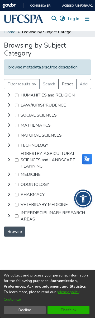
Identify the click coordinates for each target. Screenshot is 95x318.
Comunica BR (40, 5)
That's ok (69, 309)
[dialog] (47, 294)
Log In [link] (74, 19)
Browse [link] (14, 231)
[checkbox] (16, 95)
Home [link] (10, 32)
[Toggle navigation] (87, 19)
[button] (23, 18)
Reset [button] (67, 84)
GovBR (9, 5)
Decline (24, 309)
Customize (12, 299)
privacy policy (68, 291)
